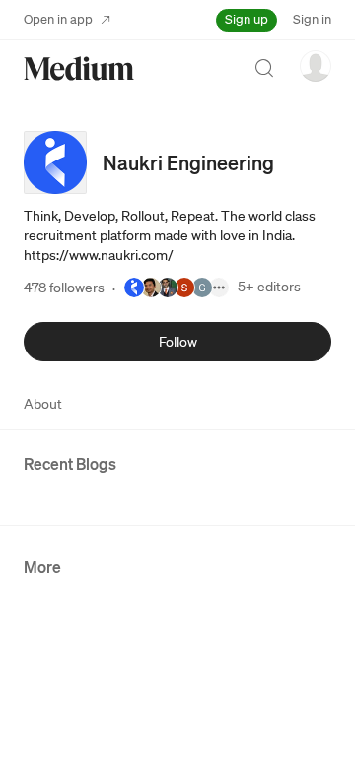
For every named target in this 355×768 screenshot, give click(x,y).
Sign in (312, 19)
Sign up (246, 19)
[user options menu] (315, 66)
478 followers (64, 287)
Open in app (58, 19)
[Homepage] (79, 68)
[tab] (43, 404)
